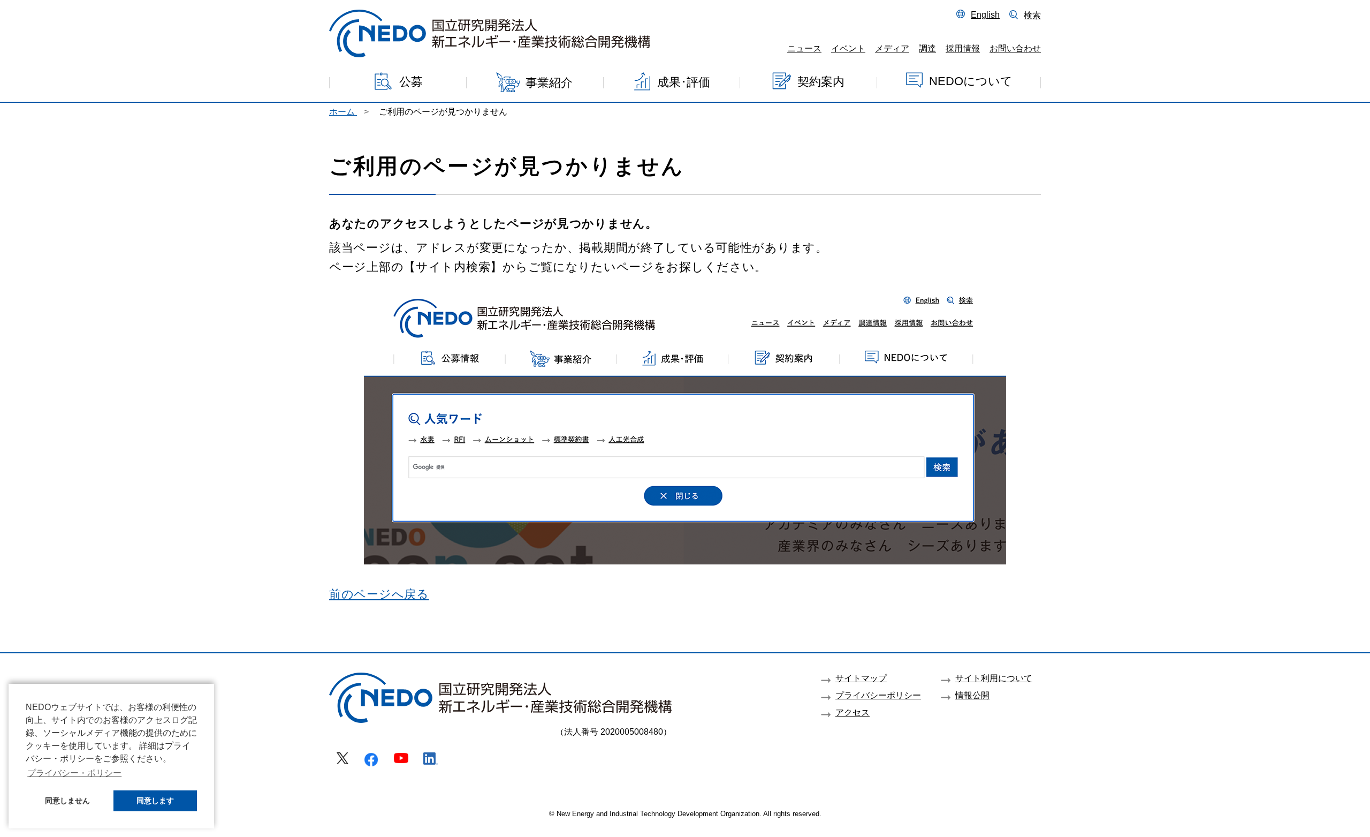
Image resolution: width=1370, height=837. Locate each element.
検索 (1032, 15)
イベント (848, 48)
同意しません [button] (67, 800)
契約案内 (820, 81)
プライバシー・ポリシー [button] (74, 773)
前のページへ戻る (379, 594)
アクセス (852, 712)
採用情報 (963, 48)
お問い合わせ (1015, 48)
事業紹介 (549, 82)
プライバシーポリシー (878, 695)
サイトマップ (861, 678)
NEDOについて (971, 80)
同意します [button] (155, 800)
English (985, 14)
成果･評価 (683, 81)
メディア (892, 48)
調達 (927, 48)
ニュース (804, 48)
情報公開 (972, 695)
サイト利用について (993, 678)
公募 (411, 81)
